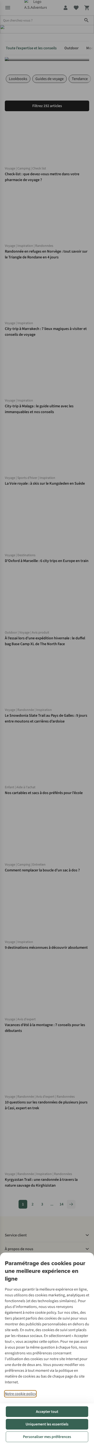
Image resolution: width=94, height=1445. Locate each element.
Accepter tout (47, 1411)
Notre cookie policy (20, 1393)
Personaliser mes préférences (47, 1436)
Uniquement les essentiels (47, 1424)
